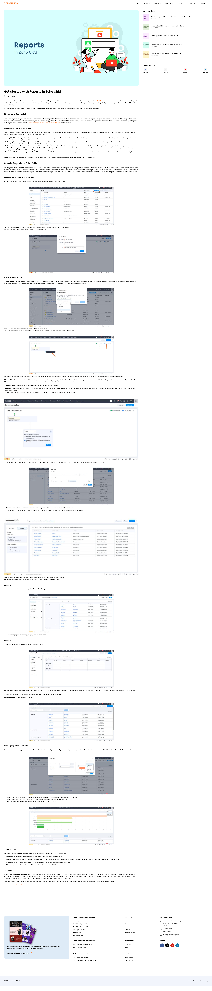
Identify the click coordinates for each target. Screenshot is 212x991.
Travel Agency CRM (79, 921)
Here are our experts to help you (14, 885)
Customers (181, 3)
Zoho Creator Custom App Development (85, 960)
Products (146, 3)
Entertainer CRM (78, 935)
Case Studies (129, 957)
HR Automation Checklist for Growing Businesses (166, 44)
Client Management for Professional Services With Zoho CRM (170, 17)
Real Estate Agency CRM (80, 924)
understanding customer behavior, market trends (44, 123)
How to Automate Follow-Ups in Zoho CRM (164, 35)
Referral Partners (130, 932)
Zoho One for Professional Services (83, 944)
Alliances (127, 930)
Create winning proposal (18, 953)
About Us (192, 3)
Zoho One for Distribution (80, 947)
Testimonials (129, 960)
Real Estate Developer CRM (81, 927)
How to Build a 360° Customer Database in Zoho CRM (168, 26)
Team (127, 924)
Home (137, 3)
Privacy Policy (204, 981)
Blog (126, 947)
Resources (168, 3)
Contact (203, 3)
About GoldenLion (130, 921)
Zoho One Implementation (81, 957)
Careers (127, 927)
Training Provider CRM (79, 930)
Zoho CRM (99, 101)
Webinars (128, 944)
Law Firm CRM (77, 932)
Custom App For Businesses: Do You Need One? (166, 53)
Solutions (157, 3)
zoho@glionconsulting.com (171, 935)
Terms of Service (193, 981)
